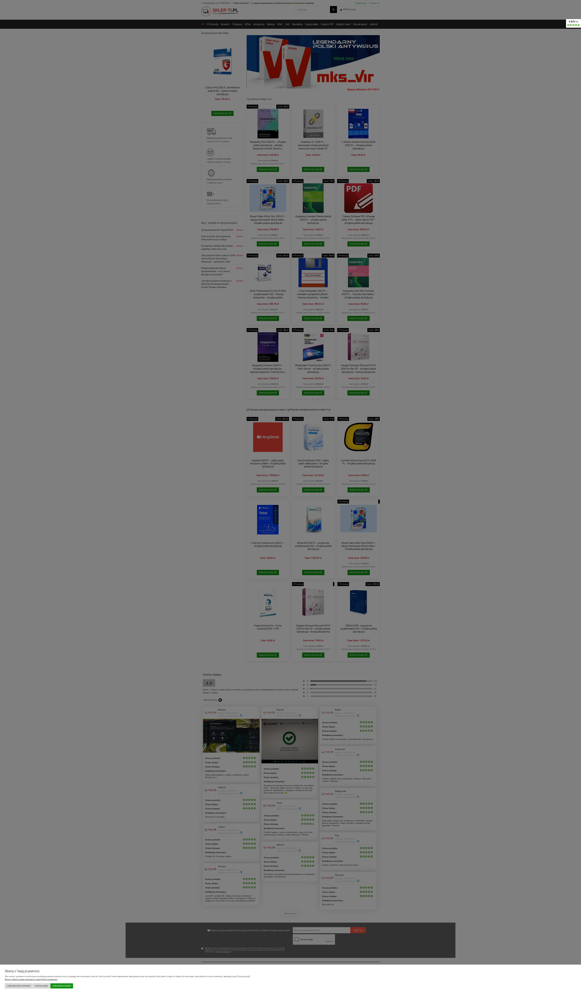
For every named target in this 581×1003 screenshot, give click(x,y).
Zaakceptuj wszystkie (62, 985)
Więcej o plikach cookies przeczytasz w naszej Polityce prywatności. (31, 979)
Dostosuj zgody (41, 985)
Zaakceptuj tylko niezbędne (18, 985)
